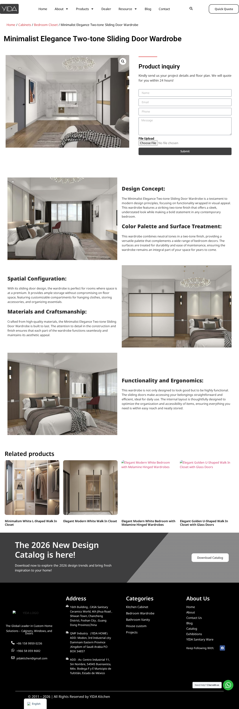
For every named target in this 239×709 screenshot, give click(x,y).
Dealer (106, 9)
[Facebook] (222, 648)
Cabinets (24, 25)
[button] (123, 61)
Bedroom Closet (46, 25)
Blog (148, 9)
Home (42, 9)
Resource (125, 9)
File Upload (146, 138)
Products (82, 9)
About (59, 9)
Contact (164, 9)
